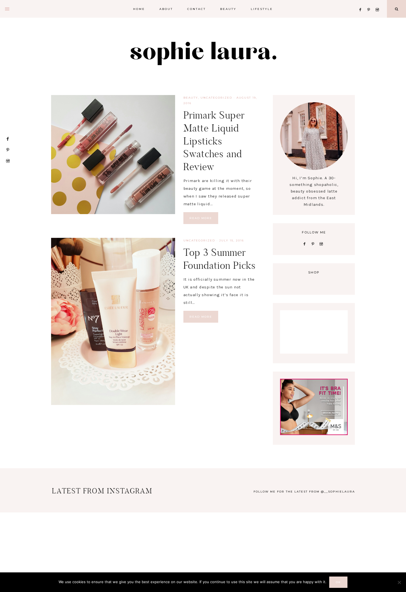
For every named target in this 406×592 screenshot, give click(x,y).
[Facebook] (361, 3)
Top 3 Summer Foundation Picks (219, 259)
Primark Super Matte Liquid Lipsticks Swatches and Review (214, 141)
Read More (200, 218)
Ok (338, 582)
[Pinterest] (370, 3)
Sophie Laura (203, 52)
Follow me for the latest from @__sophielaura (304, 491)
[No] (399, 582)
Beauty (190, 97)
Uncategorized (216, 97)
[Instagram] (378, 3)
